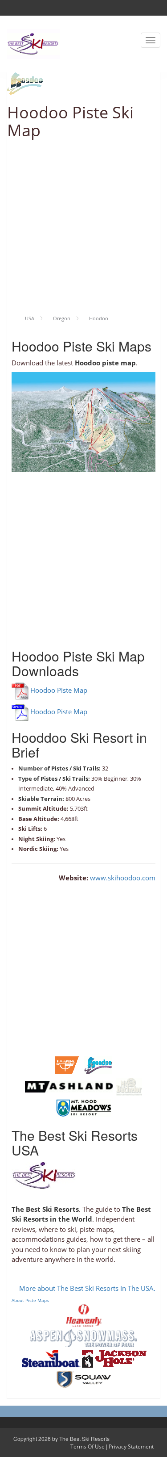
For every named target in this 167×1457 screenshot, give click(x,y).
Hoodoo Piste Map (58, 690)
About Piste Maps (30, 1300)
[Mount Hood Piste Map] (83, 1107)
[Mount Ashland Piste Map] (68, 1085)
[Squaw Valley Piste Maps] (83, 1378)
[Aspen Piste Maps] (83, 1337)
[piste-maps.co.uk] (33, 43)
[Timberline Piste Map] (67, 1064)
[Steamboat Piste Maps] (51, 1357)
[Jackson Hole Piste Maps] (114, 1357)
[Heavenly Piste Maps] (84, 1314)
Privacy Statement (131, 1446)
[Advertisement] (83, 227)
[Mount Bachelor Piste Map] (129, 1085)
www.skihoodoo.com (121, 877)
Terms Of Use (87, 1446)
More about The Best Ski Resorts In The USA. (87, 1288)
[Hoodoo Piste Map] (98, 1064)
